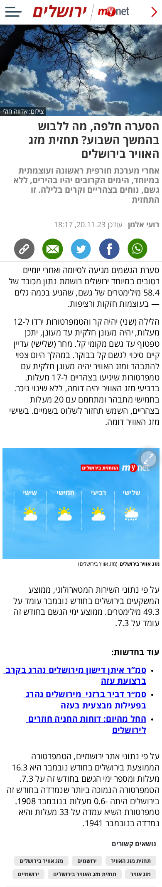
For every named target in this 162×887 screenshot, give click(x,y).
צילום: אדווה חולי (23, 111)
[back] (154, 12)
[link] (109, 249)
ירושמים (87, 861)
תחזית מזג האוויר (131, 861)
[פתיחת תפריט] (13, 12)
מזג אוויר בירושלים (41, 861)
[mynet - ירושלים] (81, 18)
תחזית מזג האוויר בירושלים (84, 874)
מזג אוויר (140, 874)
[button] (81, 503)
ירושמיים (28, 874)
